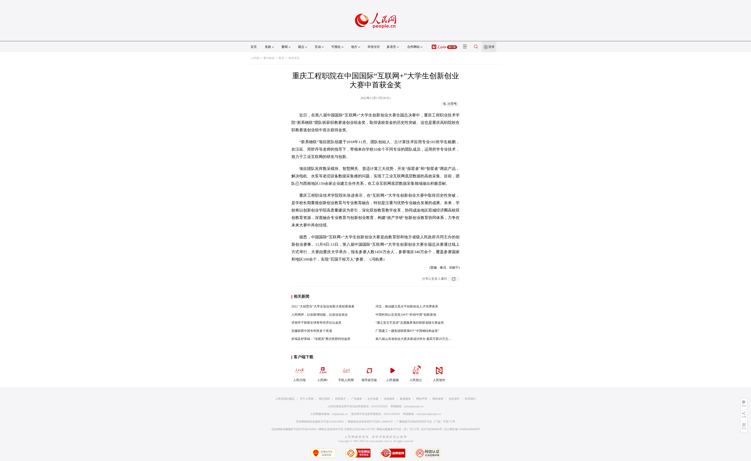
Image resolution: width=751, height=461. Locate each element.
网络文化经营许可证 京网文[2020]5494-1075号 (347, 429)
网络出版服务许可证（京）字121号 (398, 429)
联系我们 (470, 398)
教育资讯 (293, 58)
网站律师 (437, 398)
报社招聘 (324, 398)
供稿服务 (389, 398)
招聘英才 (340, 398)
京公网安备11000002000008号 (462, 429)
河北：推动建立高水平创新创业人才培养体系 (407, 306)
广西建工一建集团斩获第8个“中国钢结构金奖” (407, 330)
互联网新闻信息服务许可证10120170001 (320, 421)
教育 (281, 58)
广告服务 (356, 398)
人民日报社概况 (285, 398)
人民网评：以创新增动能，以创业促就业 (319, 314)
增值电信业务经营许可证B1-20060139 (370, 421)
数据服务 (405, 398)
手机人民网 (346, 380)
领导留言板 (369, 380)
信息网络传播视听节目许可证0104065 (294, 429)
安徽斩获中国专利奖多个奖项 (311, 330)
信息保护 (454, 398)
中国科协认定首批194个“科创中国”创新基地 (406, 314)
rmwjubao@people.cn (429, 414)
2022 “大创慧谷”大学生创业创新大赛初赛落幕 (322, 306)
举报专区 (373, 46)
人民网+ (322, 380)
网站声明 (421, 398)
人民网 (255, 58)
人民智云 (416, 380)
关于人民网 (307, 398)
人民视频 (392, 380)
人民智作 (439, 380)
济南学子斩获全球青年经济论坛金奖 (316, 322)
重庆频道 (268, 58)
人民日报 (299, 380)
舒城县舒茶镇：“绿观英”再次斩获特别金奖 (320, 338)
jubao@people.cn (413, 406)
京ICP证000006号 (431, 429)
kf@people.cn (340, 414)
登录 (491, 46)
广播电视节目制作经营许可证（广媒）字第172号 (425, 421)
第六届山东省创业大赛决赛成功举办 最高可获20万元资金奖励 (418, 338)
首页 (254, 46)
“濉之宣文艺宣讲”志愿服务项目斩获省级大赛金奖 (410, 322)
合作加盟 (372, 398)
